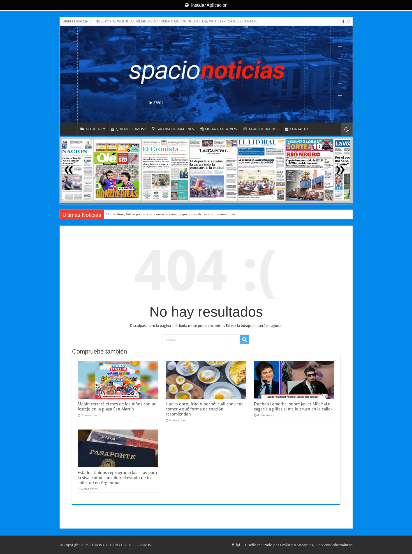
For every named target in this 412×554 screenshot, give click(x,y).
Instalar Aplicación (209, 5)
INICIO (70, 128)
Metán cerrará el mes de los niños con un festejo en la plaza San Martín (117, 406)
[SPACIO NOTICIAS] (206, 74)
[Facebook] (343, 21)
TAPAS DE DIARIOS (264, 129)
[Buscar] (244, 339)
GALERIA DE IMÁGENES (175, 129)
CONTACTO (299, 129)
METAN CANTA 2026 (221, 129)
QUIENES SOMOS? (131, 129)
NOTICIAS (94, 129)
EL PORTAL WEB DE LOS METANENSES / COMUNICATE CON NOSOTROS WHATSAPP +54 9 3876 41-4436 (178, 21)
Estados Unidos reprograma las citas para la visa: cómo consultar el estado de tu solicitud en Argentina (117, 477)
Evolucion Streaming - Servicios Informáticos (316, 545)
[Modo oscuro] (347, 129)
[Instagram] (348, 21)
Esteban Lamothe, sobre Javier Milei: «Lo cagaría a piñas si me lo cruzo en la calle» (293, 406)
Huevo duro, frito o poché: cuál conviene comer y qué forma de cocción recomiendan (170, 214)
